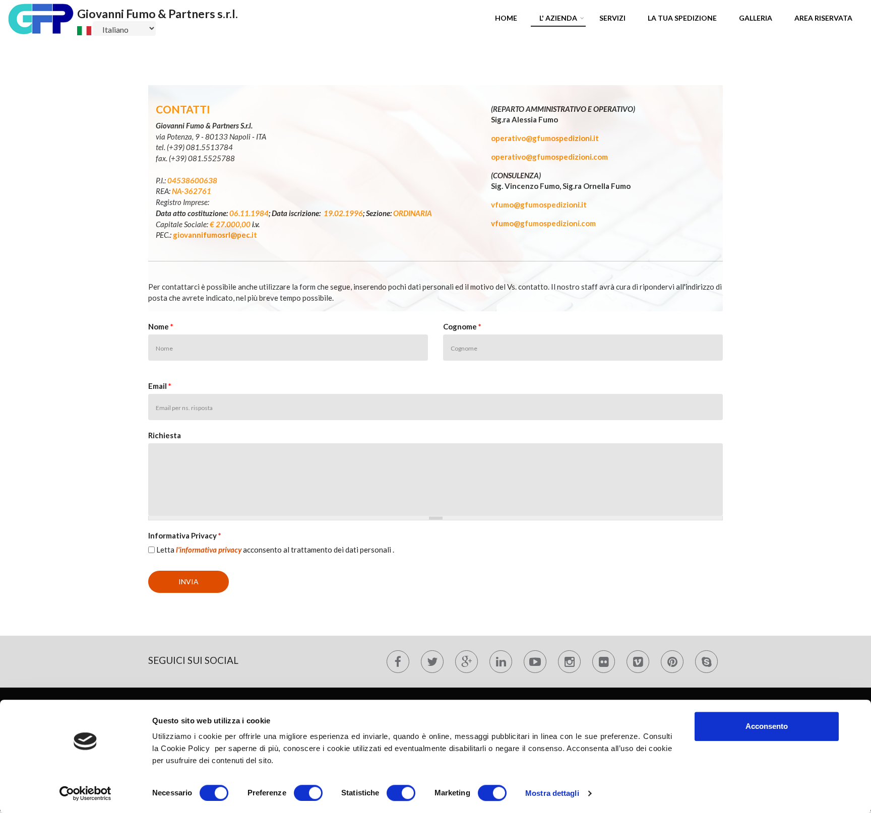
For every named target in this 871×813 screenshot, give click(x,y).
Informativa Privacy (184, 535)
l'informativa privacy (208, 549)
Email (159, 385)
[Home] (41, 17)
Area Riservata (823, 18)
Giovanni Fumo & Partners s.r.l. (157, 14)
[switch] (308, 793)
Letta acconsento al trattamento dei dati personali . (275, 549)
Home (506, 18)
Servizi (612, 18)
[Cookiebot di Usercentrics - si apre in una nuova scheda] (85, 793)
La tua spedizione (682, 18)
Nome (160, 326)
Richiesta (164, 435)
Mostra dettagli (552, 793)
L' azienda (558, 18)
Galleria (755, 18)
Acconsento (766, 726)
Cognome (462, 326)
